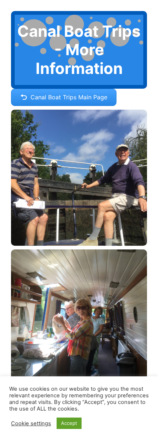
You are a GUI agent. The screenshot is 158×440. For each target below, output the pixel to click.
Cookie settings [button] (31, 423)
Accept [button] (69, 423)
